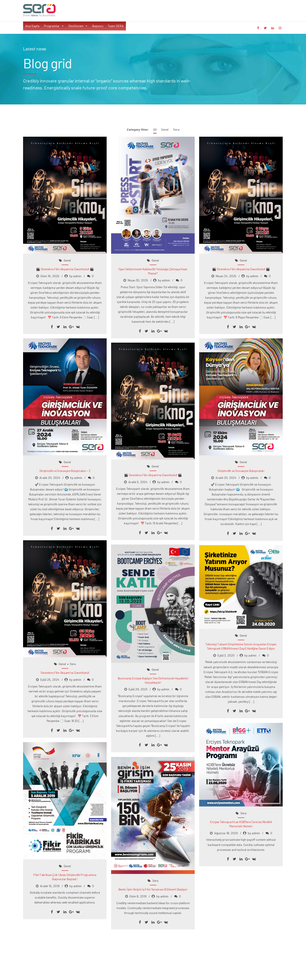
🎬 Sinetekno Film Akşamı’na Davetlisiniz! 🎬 (64, 269)
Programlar (52, 26)
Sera (73, 664)
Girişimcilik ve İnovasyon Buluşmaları (241, 471)
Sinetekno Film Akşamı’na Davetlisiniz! (65, 672)
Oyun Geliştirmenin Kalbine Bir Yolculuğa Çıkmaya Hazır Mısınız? (152, 271)
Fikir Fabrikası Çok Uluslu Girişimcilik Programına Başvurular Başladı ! (64, 877)
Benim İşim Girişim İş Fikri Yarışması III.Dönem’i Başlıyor (153, 889)
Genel (67, 260)
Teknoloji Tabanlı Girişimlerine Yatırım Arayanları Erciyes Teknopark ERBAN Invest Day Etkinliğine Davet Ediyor (240, 646)
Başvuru (97, 26)
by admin (75, 276)
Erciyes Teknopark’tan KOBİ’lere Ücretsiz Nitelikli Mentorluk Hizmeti (241, 824)
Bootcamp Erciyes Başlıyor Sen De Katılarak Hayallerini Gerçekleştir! (153, 680)
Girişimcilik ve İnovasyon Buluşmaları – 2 (65, 471)
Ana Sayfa (32, 26)
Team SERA (116, 26)
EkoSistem (76, 26)
